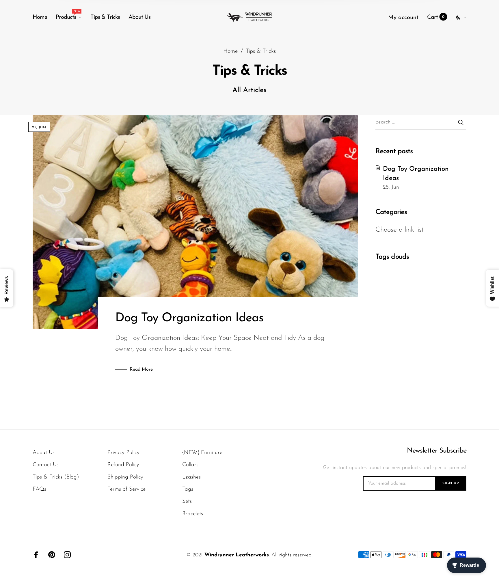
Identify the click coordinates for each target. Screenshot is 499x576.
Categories (391, 212)
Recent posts (394, 151)
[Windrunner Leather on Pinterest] (51, 554)
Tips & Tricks (105, 17)
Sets (187, 501)
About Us (139, 17)
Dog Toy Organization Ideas (189, 318)
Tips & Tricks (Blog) (56, 477)
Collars (190, 465)
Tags (187, 489)
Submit (460, 122)
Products (68, 16)
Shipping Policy (125, 477)
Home (40, 17)
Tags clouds (392, 257)
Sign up (450, 483)
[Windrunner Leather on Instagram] (67, 554)
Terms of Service (126, 489)
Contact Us (46, 465)
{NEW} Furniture (202, 452)
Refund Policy (123, 465)
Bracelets (192, 514)
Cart (436, 17)
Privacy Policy (123, 452)
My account (403, 17)
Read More (141, 369)
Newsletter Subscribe (436, 450)
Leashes (191, 477)
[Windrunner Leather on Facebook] (36, 554)
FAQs (39, 489)
